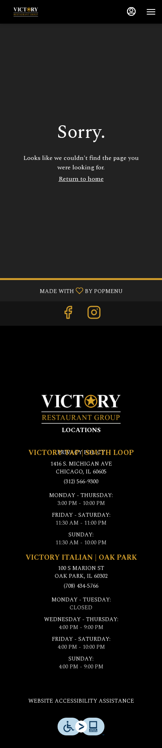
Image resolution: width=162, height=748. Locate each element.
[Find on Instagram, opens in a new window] (94, 315)
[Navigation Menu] (151, 12)
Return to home (81, 179)
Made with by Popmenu (64, 290)
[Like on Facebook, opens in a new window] (68, 315)
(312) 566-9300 (81, 482)
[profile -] (131, 11)
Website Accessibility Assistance (81, 701)
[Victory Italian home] (41, 12)
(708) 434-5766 (81, 586)
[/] (81, 408)
